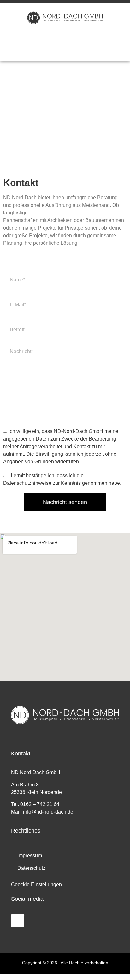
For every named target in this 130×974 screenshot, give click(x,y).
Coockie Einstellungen (36, 884)
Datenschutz (31, 868)
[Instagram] (17, 920)
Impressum (29, 855)
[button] (65, 42)
